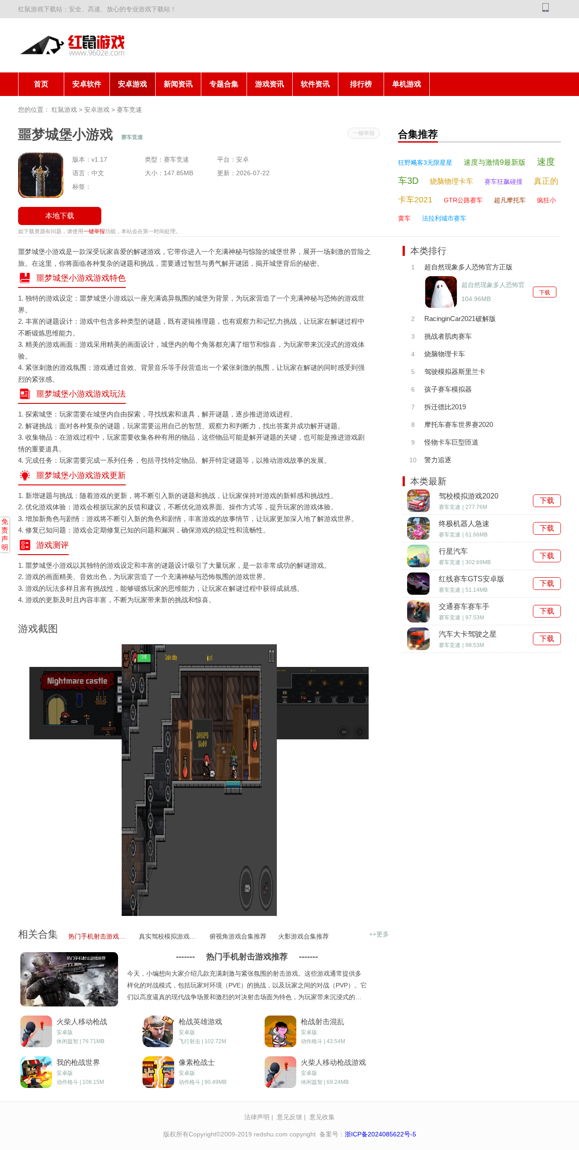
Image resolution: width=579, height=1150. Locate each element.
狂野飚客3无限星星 (425, 162)
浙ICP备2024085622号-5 (380, 1134)
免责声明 (4, 534)
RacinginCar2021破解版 (460, 318)
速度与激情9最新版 (495, 162)
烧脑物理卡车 (451, 181)
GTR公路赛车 (463, 200)
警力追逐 (437, 460)
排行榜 (361, 84)
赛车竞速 (129, 109)
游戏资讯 (269, 84)
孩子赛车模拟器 (448, 389)
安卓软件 (86, 84)
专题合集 (223, 84)
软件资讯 (315, 84)
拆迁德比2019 (445, 407)
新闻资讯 (178, 84)
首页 (41, 84)
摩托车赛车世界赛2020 (458, 424)
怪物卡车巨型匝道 (451, 442)
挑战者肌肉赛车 (448, 336)
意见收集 (322, 1117)
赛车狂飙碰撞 (503, 181)
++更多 (379, 934)
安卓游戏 (132, 84)
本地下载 (59, 216)
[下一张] (318, 780)
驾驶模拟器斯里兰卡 (454, 371)
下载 (544, 292)
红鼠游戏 (64, 109)
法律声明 (257, 1117)
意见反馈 (289, 1117)
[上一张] (80, 780)
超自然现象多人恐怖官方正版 (468, 267)
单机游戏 (406, 84)
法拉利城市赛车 (444, 218)
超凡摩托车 (510, 200)
